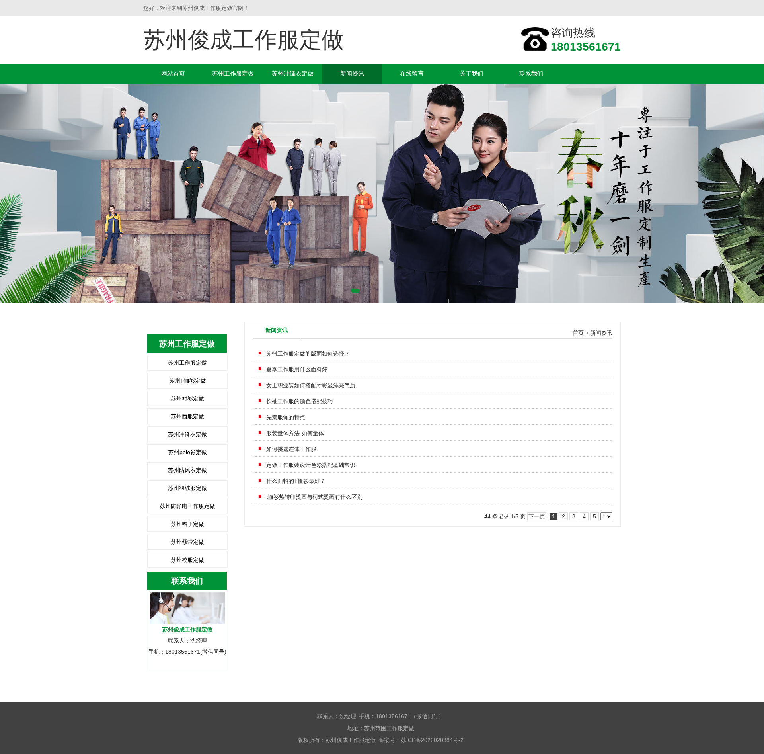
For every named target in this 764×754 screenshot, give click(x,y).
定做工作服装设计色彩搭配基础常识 (310, 465)
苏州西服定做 (187, 416)
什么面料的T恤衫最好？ (295, 481)
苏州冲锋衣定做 (293, 73)
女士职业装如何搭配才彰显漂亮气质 (310, 385)
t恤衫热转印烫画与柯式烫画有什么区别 (314, 497)
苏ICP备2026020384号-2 (432, 740)
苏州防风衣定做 (187, 470)
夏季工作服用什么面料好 (296, 369)
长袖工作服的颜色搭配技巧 (299, 401)
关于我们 (471, 73)
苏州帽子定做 (187, 524)
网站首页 (173, 73)
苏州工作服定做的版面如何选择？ (308, 353)
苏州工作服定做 (233, 73)
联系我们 (531, 73)
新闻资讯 (352, 73)
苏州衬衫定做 (187, 398)
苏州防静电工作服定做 (187, 506)
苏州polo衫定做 (187, 452)
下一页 (536, 516)
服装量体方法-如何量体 (295, 433)
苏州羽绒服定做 (187, 488)
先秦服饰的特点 (285, 417)
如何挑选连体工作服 (291, 449)
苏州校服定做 (187, 560)
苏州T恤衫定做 (187, 380)
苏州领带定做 (187, 542)
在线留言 (412, 73)
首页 (578, 333)
